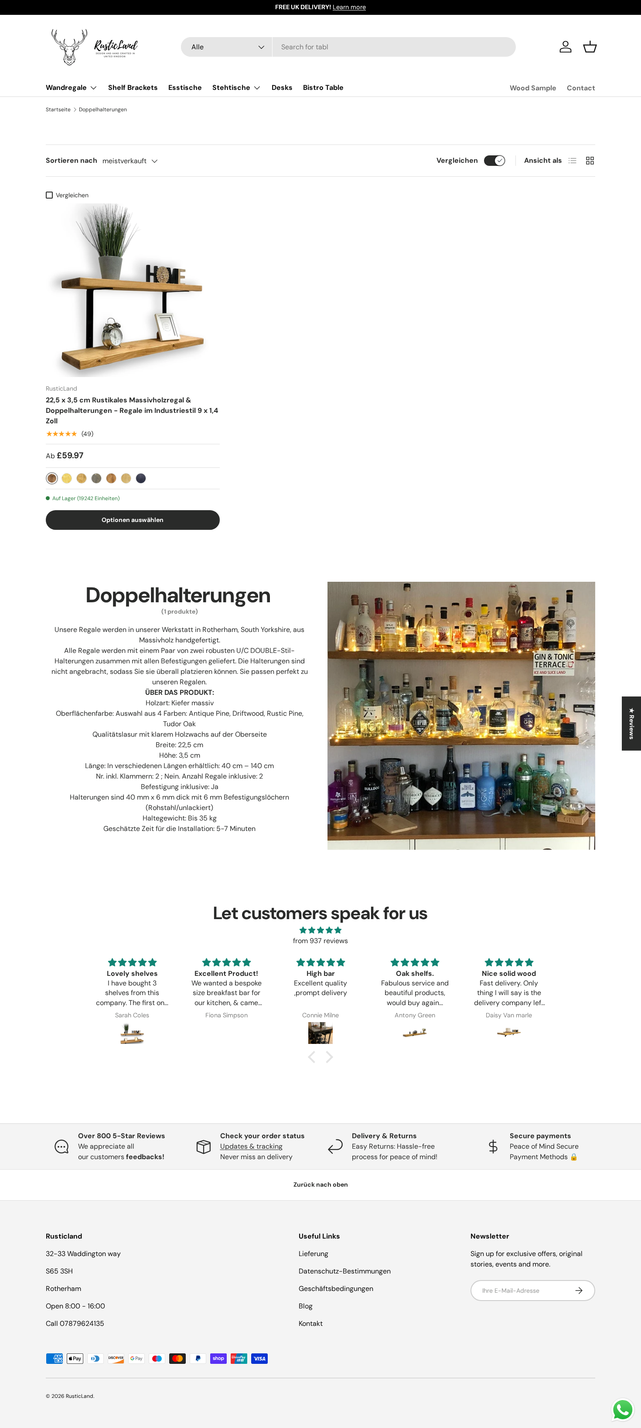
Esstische (185, 87)
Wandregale (66, 87)
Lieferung (313, 1253)
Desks (282, 87)
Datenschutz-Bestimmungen (345, 1271)
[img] (320, 930)
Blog (306, 1306)
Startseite (58, 109)
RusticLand (79, 1396)
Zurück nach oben (320, 1184)
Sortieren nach (71, 160)
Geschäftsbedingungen (336, 1288)
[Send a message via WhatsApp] (623, 1410)
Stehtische (231, 87)
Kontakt (311, 1323)
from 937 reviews (320, 940)
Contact (581, 88)
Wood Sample (533, 88)
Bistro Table (323, 87)
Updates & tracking (251, 1146)
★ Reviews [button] (632, 723)
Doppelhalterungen (103, 109)
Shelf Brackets (133, 87)
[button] (590, 46)
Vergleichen (457, 160)
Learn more (349, 7)
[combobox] (348, 47)
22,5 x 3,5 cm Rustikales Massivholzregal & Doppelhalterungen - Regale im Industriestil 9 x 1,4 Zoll (132, 410)
